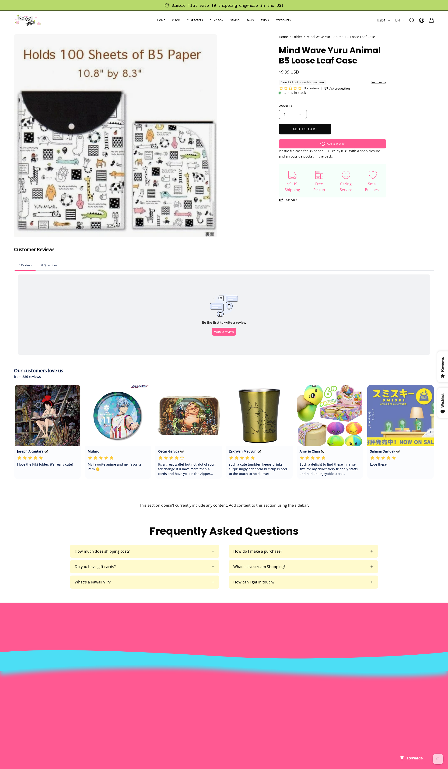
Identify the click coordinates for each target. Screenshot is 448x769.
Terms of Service (135, 717)
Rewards (128, 694)
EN (397, 20)
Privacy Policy (133, 725)
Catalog (128, 710)
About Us (129, 686)
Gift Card (215, 710)
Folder (297, 37)
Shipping (215, 702)
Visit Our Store (220, 686)
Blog (211, 717)
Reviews (214, 725)
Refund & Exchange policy (144, 702)
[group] (224, 5)
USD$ (381, 20)
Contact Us (217, 694)
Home (283, 37)
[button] (175, 20)
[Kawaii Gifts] (28, 20)
